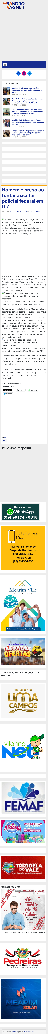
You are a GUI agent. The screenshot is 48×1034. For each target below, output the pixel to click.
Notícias (8, 437)
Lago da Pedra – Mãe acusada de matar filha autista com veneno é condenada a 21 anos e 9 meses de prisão (27, 111)
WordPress (14, 1032)
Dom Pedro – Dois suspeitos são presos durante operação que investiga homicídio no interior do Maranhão (27, 101)
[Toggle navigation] (5, 64)
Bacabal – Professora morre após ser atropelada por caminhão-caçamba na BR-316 (27, 90)
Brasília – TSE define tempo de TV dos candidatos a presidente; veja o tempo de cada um (28, 122)
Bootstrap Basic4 (30, 1032)
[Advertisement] (24, 36)
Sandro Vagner (34, 211)
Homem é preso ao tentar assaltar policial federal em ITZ (23, 198)
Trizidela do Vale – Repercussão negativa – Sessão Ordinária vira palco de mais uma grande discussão (28, 133)
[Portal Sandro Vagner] (13, 5)
